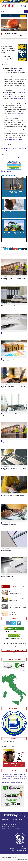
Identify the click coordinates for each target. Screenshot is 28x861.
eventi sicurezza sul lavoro (19, 774)
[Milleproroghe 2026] (14, 539)
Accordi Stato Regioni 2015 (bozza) (9, 741)
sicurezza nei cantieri (10, 781)
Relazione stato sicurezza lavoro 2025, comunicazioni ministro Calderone (11, 306)
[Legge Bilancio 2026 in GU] (14, 565)
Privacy (13, 856)
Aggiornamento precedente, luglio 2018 (10, 157)
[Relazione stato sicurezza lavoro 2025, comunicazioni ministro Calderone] (14, 294)
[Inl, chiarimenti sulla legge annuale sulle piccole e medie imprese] (14, 348)
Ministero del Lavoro (22, 41)
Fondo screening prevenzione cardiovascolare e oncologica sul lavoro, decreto (13, 496)
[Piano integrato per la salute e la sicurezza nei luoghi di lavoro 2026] (14, 457)
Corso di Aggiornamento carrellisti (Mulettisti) (14, 192)
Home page (3, 856)
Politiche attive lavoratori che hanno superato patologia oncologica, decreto (12, 523)
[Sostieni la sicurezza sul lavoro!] (14, 767)
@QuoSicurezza (21, 643)
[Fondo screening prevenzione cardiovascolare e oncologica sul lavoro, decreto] (14, 484)
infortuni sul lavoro (17, 776)
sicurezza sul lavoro (18, 781)
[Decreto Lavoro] (14, 322)
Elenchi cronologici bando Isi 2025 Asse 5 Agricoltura (16, 599)
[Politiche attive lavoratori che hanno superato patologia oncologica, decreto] (14, 512)
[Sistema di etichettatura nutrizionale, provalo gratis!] (14, 165)
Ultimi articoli (5, 586)
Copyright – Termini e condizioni (9, 857)
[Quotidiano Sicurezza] (14, 5)
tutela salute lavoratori (17, 782)
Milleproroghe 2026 (6, 550)
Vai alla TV (14, 646)
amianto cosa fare (5, 774)
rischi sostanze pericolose (15, 779)
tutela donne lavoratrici (9, 782)
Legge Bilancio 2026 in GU (8, 576)
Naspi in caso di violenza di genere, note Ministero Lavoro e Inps (17, 592)
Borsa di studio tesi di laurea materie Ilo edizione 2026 (17, 613)
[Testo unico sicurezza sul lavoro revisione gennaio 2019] (14, 25)
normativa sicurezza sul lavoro (9, 171)
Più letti (14, 586)
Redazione (8, 39)
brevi (11, 773)
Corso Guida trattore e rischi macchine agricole (14, 233)
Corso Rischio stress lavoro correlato (14, 212)
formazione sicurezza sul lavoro (8, 776)
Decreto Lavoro (5, 333)
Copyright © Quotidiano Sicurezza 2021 (10, 828)
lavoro (22, 776)
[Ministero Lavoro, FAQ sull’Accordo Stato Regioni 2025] (14, 375)
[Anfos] (13, 806)
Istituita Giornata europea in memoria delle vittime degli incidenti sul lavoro (17, 606)
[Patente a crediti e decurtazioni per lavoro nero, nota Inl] (14, 430)
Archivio (22, 586)
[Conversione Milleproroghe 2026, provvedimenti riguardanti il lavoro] (14, 402)
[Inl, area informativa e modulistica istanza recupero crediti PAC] (14, 267)
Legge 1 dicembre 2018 (18, 70)
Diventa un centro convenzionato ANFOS (10, 743)
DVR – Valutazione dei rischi (8, 746)
